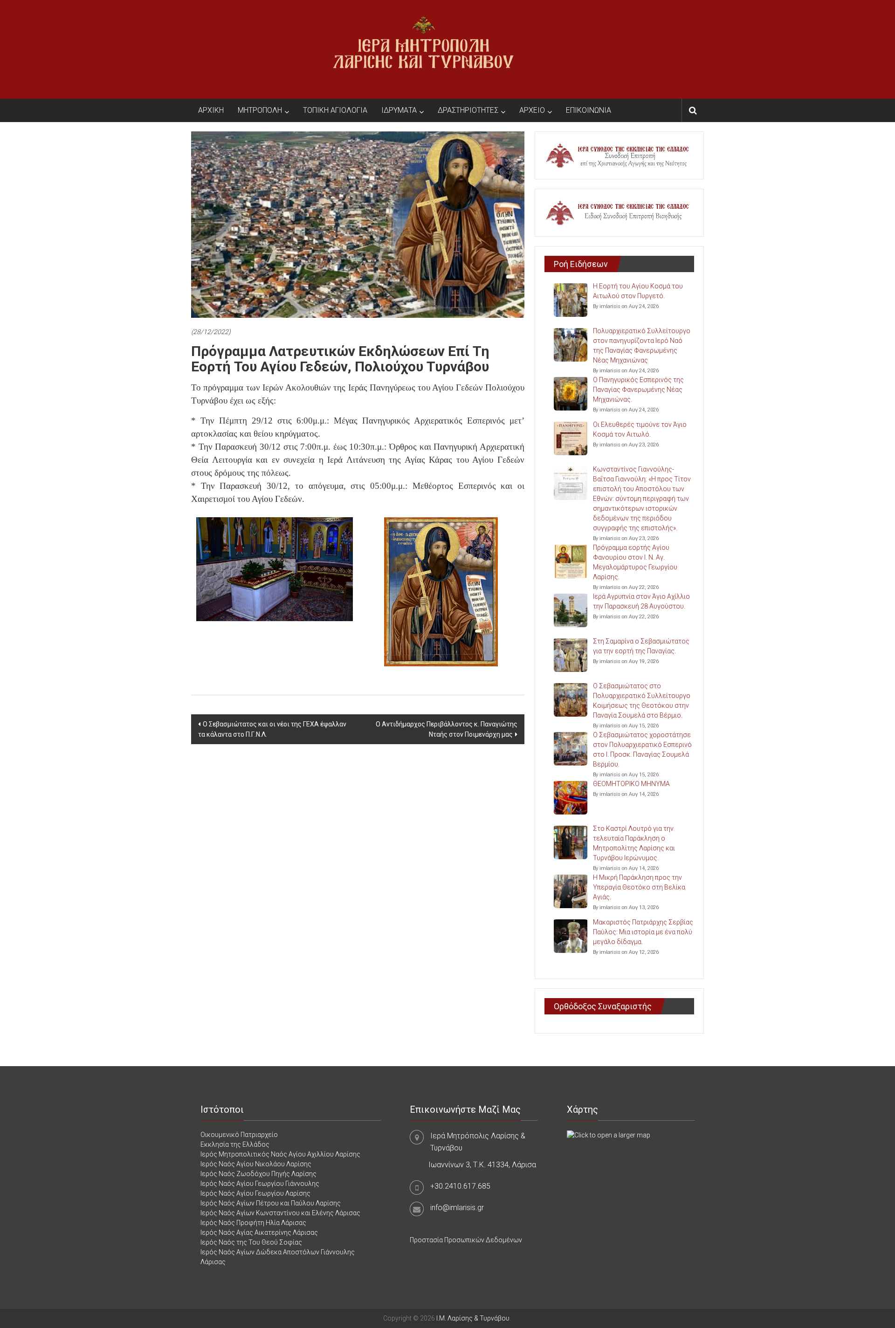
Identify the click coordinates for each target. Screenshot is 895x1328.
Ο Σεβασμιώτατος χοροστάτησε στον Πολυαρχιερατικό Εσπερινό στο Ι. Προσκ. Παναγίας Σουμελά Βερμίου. (642, 749)
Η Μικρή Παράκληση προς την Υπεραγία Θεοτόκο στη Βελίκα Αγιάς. (639, 887)
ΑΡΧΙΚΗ (211, 110)
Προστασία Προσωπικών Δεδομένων (466, 1240)
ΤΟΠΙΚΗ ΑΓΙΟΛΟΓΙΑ (335, 110)
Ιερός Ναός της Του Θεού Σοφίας (251, 1242)
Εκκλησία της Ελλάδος (234, 1144)
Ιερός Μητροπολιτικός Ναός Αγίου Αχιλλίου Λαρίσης (280, 1154)
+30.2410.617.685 (460, 1186)
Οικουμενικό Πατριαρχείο (239, 1134)
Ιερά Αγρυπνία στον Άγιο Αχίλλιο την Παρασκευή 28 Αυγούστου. (641, 601)
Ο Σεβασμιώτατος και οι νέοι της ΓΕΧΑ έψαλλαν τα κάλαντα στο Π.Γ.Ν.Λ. (272, 729)
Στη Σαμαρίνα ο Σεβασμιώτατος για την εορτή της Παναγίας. (641, 646)
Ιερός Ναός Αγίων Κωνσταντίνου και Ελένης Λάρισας (280, 1213)
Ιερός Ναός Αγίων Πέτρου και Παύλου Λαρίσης (270, 1203)
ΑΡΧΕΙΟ (532, 110)
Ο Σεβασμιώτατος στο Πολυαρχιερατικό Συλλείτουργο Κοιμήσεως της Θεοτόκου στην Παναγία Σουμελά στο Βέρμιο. (641, 700)
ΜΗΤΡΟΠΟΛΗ (260, 110)
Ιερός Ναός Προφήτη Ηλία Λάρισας (253, 1222)
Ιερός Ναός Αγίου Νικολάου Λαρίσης (255, 1164)
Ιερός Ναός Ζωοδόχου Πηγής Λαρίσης (258, 1173)
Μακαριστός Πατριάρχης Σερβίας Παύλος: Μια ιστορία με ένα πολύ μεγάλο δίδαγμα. (643, 931)
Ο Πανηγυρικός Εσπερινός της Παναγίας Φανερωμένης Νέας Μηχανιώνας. (638, 389)
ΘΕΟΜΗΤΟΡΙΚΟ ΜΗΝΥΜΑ (631, 783)
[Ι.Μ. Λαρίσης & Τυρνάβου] (423, 49)
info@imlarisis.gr (457, 1207)
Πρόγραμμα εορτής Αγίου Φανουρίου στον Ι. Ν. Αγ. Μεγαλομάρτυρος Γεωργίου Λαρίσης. (635, 562)
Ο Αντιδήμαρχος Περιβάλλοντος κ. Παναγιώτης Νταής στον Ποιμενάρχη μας (446, 729)
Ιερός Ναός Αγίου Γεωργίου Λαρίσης (255, 1193)
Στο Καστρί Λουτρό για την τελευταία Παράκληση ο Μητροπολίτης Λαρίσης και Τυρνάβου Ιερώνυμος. (634, 843)
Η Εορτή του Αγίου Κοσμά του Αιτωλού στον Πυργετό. (638, 291)
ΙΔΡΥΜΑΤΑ (399, 110)
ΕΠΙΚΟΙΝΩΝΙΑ (588, 110)
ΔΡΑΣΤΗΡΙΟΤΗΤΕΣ (468, 110)
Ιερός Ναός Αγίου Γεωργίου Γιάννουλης (259, 1183)
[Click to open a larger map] (608, 1134)
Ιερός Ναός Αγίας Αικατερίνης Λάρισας (259, 1232)
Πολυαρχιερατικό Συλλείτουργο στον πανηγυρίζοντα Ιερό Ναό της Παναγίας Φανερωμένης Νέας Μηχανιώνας (641, 345)
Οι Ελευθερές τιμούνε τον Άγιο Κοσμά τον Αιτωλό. (640, 429)
